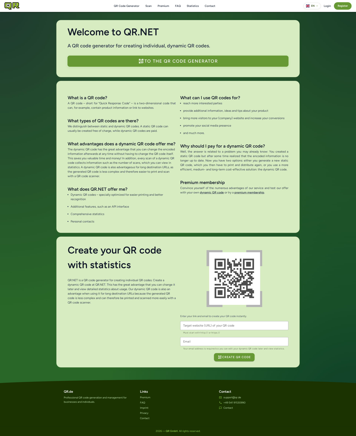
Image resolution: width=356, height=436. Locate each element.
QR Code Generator (126, 6)
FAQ (178, 6)
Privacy (144, 413)
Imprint (144, 407)
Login (327, 6)
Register (343, 5)
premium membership (249, 192)
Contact (210, 6)
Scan (148, 6)
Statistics (193, 6)
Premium (163, 6)
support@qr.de (232, 397)
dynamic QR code (212, 192)
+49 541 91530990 (234, 402)
